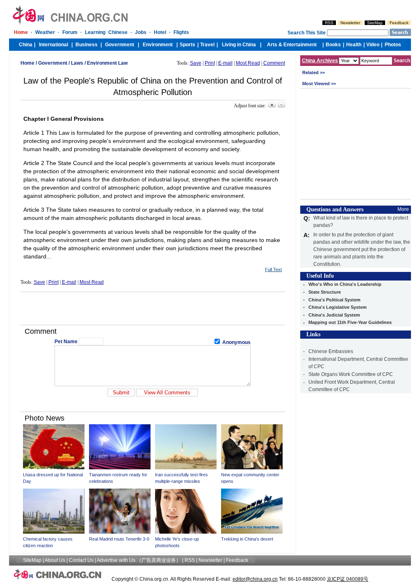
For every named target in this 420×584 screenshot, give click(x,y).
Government (52, 63)
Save (195, 63)
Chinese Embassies (330, 351)
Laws (77, 63)
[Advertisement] (153, 308)
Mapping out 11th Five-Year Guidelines (350, 322)
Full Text (273, 269)
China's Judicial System (334, 314)
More (403, 209)
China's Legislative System (337, 307)
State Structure (324, 292)
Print (210, 63)
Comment (274, 63)
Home (27, 63)
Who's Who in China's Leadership (344, 284)
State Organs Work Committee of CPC (350, 374)
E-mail (225, 63)
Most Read (248, 63)
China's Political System (334, 299)
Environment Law (107, 63)
